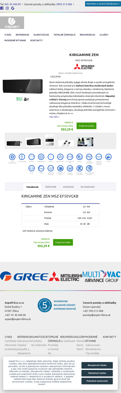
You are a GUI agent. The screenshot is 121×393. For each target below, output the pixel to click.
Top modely (92, 353)
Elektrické (50, 187)
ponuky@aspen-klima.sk (96, 315)
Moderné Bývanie (15, 40)
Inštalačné (68, 187)
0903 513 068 (64, 4)
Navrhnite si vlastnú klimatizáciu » (103, 4)
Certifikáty (11, 341)
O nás (7, 34)
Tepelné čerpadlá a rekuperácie (23, 349)
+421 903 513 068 (93, 310)
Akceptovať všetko (97, 365)
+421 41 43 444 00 (15, 315)
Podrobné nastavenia (97, 381)
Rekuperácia (87, 34)
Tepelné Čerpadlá (64, 34)
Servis (80, 345)
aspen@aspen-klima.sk (18, 319)
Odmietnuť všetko (97, 373)
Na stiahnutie (88, 187)
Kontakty (36, 40)
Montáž (81, 341)
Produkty (36, 341)
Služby (104, 34)
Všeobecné (32, 187)
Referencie (22, 34)
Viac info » (54, 117)
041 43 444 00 (13, 4)
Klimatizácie (41, 34)
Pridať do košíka (86, 126)
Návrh (80, 349)
